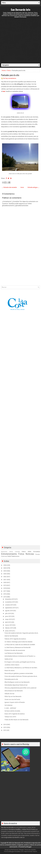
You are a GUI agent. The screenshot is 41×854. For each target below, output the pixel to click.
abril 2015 (8, 622)
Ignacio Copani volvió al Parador (15, 702)
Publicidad (4, 556)
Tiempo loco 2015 (10, 716)
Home (4, 70)
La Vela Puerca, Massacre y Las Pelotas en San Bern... (21, 667)
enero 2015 (8, 631)
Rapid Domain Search (30, 851)
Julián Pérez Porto (28, 829)
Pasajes (37, 554)
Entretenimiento (9, 554)
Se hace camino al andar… (13, 711)
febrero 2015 (9, 628)
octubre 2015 (9, 605)
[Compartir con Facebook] (9, 182)
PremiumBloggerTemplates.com (13, 851)
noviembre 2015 (10, 602)
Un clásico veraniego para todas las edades (18, 642)
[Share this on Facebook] (6, 178)
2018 (4, 588)
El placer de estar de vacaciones (15, 650)
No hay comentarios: (9, 78)
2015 (4, 597)
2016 (4, 594)
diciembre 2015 (10, 599)
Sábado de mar (9, 693)
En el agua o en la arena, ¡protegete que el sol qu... (20, 662)
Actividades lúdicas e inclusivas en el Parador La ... (20, 656)
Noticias (30, 554)
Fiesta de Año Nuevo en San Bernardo (16, 719)
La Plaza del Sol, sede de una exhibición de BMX (20, 644)
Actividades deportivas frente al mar (16, 685)
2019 (4, 585)
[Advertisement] (20, 40)
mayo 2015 (8, 619)
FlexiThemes (14, 849)
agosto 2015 (9, 610)
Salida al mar (9, 659)
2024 (4, 571)
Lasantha (33, 849)
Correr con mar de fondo (12, 699)
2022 (4, 576)
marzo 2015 (9, 625)
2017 (4, 591)
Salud (9, 556)
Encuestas (36, 551)
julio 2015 (8, 613)
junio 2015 (8, 616)
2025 (4, 568)
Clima (11, 551)
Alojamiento (4, 551)
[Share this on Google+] (11, 178)
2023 (4, 574)
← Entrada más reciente (9, 187)
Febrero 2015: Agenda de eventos (15, 639)
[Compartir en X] (7, 182)
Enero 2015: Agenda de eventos (15, 714)
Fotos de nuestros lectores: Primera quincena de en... (21, 676)
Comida (17, 551)
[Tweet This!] (8, 178)
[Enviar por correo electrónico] (3, 182)
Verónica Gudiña (14, 829)
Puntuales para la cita (10, 75)
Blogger (28, 847)
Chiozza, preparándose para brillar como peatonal (20, 688)
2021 (4, 579)
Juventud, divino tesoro (12, 665)
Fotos (9, 70)
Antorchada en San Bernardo (14, 691)
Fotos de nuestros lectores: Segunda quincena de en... (22, 633)
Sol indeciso (8, 705)
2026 (4, 565)
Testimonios (15, 556)
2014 (4, 724)
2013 (4, 727)
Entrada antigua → (33, 187)
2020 (4, 582)
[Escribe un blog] (5, 182)
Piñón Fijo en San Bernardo (13, 696)
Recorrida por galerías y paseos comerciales (19, 673)
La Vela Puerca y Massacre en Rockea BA (18, 647)
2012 (4, 730)
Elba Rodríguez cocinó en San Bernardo (17, 682)
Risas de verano (10, 670)
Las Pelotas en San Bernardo (14, 653)
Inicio (22, 187)
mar (4, 91)
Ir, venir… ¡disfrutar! (10, 708)
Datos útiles (26, 551)
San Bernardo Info (20, 9)
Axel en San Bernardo (11, 636)
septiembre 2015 (10, 608)
